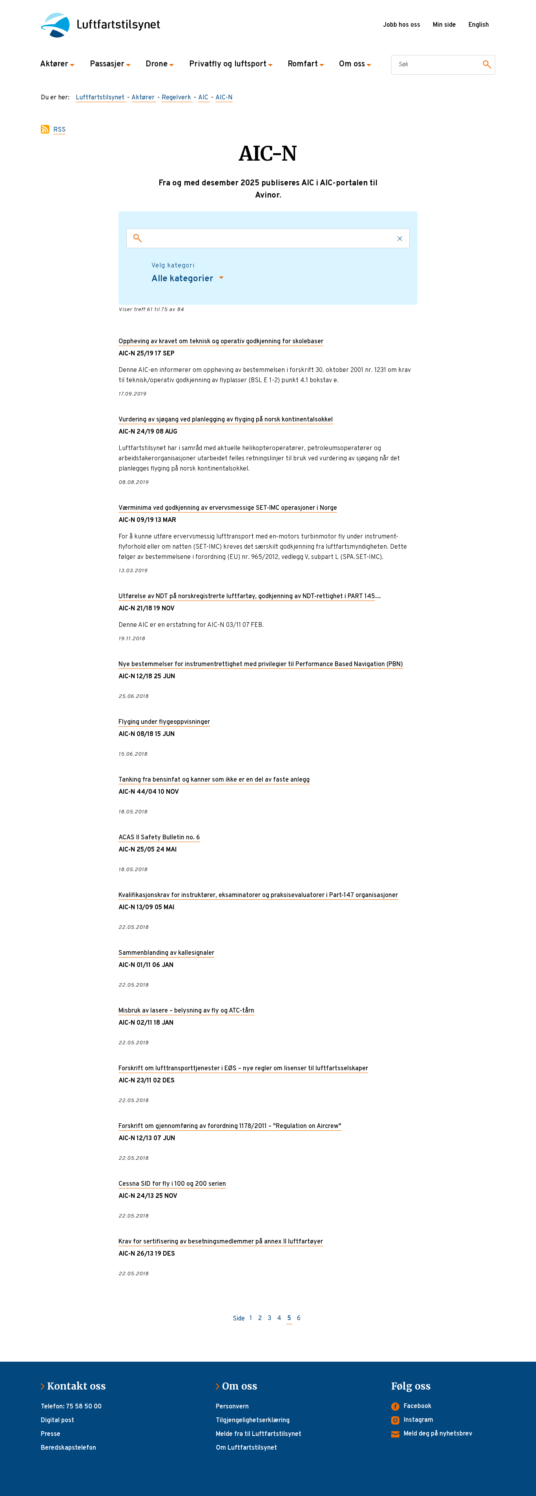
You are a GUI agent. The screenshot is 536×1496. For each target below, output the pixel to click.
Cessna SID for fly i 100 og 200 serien (172, 1184)
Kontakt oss (79, 1386)
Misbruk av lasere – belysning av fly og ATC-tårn (186, 1011)
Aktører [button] (54, 64)
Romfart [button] (303, 64)
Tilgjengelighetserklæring (253, 1421)
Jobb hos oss (401, 25)
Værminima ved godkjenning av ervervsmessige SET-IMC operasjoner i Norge (228, 508)
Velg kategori (173, 266)
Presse (50, 1434)
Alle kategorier (183, 279)
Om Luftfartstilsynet (246, 1448)
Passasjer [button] (107, 64)
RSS (59, 130)
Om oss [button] (352, 64)
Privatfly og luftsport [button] (227, 64)
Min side (444, 25)
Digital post (57, 1421)
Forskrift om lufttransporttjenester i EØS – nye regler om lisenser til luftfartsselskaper (243, 1069)
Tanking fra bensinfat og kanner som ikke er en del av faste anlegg (214, 780)
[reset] (400, 238)
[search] (135, 238)
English (479, 25)
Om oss (242, 1386)
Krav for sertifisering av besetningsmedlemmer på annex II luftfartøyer (221, 1242)
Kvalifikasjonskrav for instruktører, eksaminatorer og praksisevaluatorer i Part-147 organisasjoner (258, 895)
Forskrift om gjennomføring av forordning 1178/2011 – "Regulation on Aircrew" (230, 1126)
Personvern (232, 1407)
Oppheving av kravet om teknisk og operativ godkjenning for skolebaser (221, 342)
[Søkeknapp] (485, 65)
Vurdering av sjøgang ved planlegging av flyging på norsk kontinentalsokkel (226, 420)
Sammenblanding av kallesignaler (166, 953)
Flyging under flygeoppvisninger (164, 722)
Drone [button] (157, 64)
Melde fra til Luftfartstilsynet (258, 1434)
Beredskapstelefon (68, 1448)
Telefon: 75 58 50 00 (71, 1407)
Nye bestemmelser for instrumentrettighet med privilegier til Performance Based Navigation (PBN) (261, 664)
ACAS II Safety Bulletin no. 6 (159, 838)
